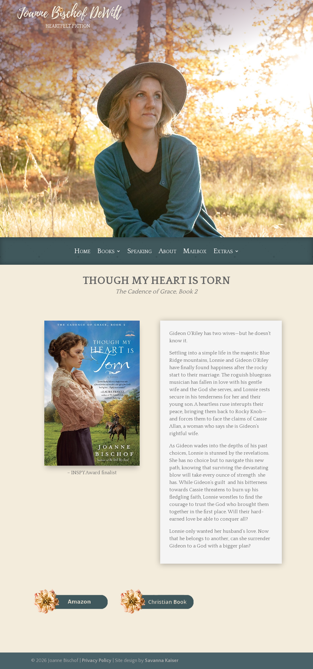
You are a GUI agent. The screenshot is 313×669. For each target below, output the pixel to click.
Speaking (139, 252)
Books (106, 252)
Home (82, 252)
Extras (223, 252)
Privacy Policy (96, 660)
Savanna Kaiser (162, 660)
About (167, 252)
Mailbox (195, 252)
